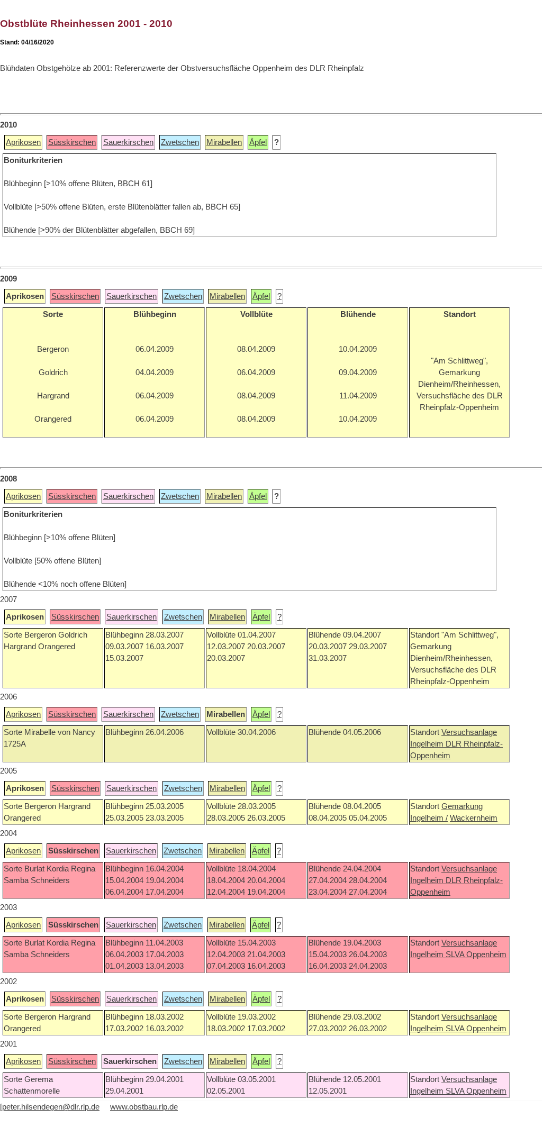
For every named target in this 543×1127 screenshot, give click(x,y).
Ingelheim (428, 744)
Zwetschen (180, 142)
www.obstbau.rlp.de (144, 1107)
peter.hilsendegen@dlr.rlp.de (50, 1107)
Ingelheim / (429, 818)
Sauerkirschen (128, 142)
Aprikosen (23, 142)
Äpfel (258, 142)
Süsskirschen (72, 142)
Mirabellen (224, 142)
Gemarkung (462, 806)
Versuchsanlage (469, 732)
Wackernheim (473, 818)
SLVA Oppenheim (476, 954)
